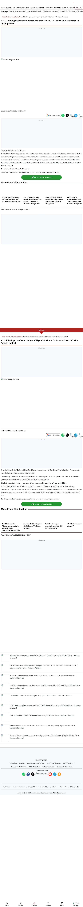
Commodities (49, 7)
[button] (63, 115)
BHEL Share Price (34, 767)
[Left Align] (2, 3)
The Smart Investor (37, 7)
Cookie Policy (44, 787)
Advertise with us (75, 787)
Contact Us (63, 787)
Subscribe (79, 8)
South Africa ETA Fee (35, 11)
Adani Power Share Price (54, 763)
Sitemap (54, 787)
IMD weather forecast (51, 11)
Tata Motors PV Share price (19, 767)
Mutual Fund (71, 7)
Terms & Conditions (18, 787)
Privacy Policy (32, 787)
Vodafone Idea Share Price (64, 767)
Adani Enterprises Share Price (36, 763)
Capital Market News (16, 17)
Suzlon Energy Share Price (17, 763)
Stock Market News (22, 7)
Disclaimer (6, 787)
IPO (14, 7)
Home (3, 7)
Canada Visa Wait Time (68, 11)
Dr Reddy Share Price (48, 767)
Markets (9, 7)
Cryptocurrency (60, 7)
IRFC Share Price (68, 763)
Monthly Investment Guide (18, 11)
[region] (41, 43)
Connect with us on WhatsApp (43, 177)
